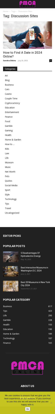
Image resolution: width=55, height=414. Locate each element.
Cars (7, 89)
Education (10, 107)
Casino (8, 93)
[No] (51, 402)
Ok (27, 409)
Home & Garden (13, 139)
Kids (7, 148)
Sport (7, 189)
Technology (10, 199)
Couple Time (11, 98)
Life (7, 157)
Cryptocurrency (12, 103)
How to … (10, 144)
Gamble (9, 125)
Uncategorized (12, 212)
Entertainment (12, 112)
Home (5, 11)
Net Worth (10, 171)
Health (8, 135)
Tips (7, 203)
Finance (9, 116)
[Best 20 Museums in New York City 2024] (10, 286)
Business (9, 84)
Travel (8, 208)
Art (6, 75)
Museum (9, 162)
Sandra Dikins (9, 60)
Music (8, 167)
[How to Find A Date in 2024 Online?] (27, 35)
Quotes (8, 180)
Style (7, 194)
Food (7, 121)
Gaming (9, 130)
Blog (7, 80)
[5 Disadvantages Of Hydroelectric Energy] (10, 256)
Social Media (11, 185)
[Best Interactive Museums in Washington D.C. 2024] (10, 271)
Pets (7, 176)
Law (7, 153)
